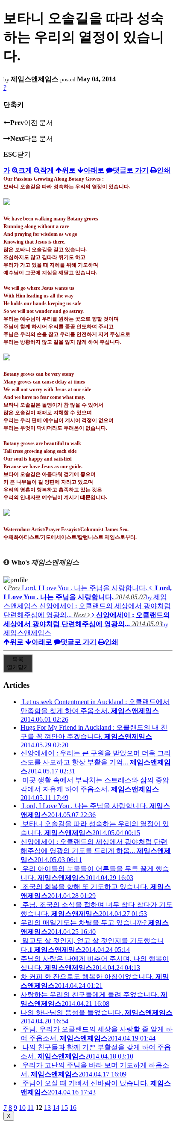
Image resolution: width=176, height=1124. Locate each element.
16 (73, 1107)
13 (47, 1107)
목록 (18, 663)
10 (22, 1107)
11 (30, 1107)
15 (64, 1107)
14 (56, 1107)
